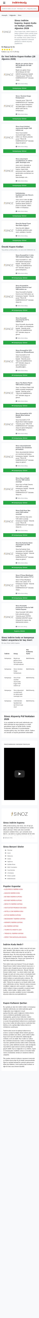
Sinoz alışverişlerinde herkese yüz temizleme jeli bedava (24, 447)
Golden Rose (11, 864)
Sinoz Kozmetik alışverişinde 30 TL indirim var (22, 319)
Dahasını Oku (8, 838)
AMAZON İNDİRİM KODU (12, 893)
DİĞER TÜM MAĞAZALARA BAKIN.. (15, 937)
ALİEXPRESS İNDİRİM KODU (13, 889)
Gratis (9, 859)
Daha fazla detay (22, 83)
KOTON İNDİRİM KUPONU (12, 915)
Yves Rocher (11, 870)
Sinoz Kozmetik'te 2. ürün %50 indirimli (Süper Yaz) (25, 256)
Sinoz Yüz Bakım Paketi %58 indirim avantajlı (24, 383)
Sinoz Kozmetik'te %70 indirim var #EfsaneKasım (25, 351)
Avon (9, 853)
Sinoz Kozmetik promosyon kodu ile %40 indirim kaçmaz (24, 607)
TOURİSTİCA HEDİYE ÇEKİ (13, 930)
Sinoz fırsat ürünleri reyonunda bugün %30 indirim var (24, 128)
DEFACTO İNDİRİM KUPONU (13, 904)
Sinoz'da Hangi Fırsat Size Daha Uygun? (23, 224)
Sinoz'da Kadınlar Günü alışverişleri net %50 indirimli (24, 544)
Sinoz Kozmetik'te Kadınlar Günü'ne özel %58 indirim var (23, 287)
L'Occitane (10, 873)
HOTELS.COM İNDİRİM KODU (13, 911)
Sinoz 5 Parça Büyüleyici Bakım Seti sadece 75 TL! (25, 576)
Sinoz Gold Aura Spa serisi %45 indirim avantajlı (23, 512)
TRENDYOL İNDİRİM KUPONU (13, 933)
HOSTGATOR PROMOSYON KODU (15, 908)
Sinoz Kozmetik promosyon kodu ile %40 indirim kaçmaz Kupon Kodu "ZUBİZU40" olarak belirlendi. (23, 627)
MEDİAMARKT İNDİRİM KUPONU (14, 919)
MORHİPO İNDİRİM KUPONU (13, 922)
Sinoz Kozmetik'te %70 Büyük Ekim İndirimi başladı (24, 415)
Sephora (10, 861)
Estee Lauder (11, 876)
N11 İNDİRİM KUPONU (11, 926)
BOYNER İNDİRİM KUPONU (13, 900)
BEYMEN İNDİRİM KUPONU (13, 897)
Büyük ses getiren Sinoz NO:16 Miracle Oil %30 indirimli (24, 65)
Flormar (9, 850)
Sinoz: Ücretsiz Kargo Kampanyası (23, 97)
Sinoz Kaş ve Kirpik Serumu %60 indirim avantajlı (23, 480)
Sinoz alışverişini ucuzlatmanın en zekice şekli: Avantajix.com (24, 160)
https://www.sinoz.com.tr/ (19, 819)
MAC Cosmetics (12, 867)
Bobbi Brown (11, 879)
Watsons (10, 856)
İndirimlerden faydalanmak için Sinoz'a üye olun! (24, 195)
